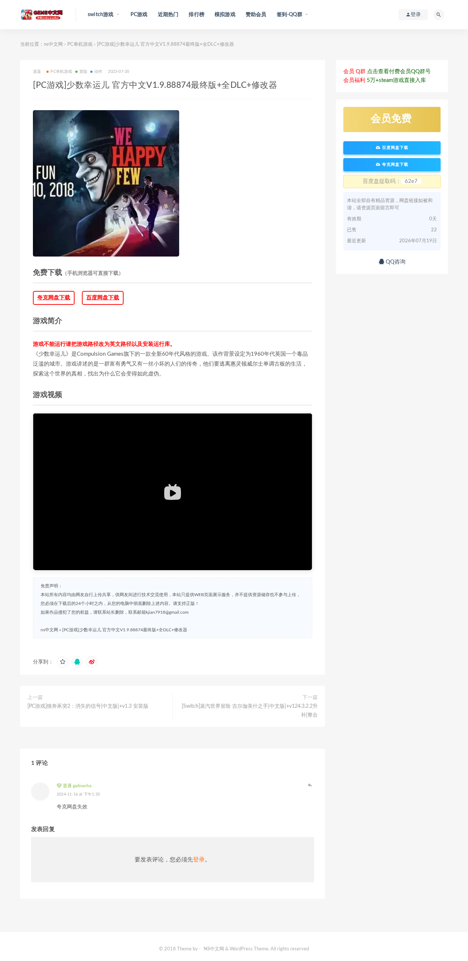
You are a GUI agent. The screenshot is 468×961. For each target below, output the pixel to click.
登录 (199, 860)
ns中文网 (53, 44)
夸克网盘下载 (53, 297)
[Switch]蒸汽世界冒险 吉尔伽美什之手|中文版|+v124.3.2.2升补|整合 (250, 711)
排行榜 (196, 14)
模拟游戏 (225, 14)
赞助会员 (256, 14)
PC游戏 (139, 14)
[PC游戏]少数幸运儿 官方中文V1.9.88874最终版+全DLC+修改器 (124, 630)
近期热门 (168, 14)
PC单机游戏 (80, 44)
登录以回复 (310, 785)
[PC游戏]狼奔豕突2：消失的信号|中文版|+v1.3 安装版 (87, 706)
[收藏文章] (62, 662)
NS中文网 (214, 949)
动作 (98, 72)
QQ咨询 (394, 262)
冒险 (83, 72)
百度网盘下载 (102, 297)
